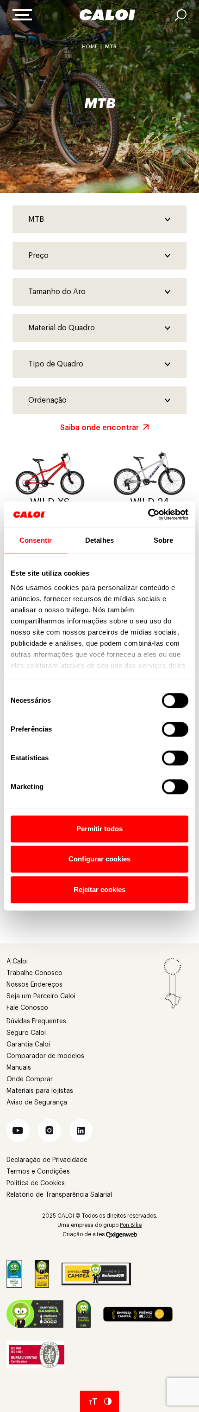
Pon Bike (131, 1225)
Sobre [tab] (164, 540)
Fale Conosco (27, 1008)
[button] (18, 1130)
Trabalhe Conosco (34, 973)
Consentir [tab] (35, 540)
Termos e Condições (38, 1171)
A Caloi (17, 961)
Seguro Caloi (26, 1033)
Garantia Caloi (28, 1044)
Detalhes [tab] (99, 540)
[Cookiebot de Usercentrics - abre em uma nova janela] (147, 514)
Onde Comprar (29, 1079)
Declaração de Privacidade (46, 1160)
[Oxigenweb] (121, 1234)
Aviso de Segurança (36, 1102)
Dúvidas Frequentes (36, 1021)
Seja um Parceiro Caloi (40, 996)
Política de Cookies (35, 1183)
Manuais (18, 1068)
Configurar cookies (99, 859)
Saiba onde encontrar (99, 427)
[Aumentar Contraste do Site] (108, 1401)
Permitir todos (99, 829)
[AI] (181, 15)
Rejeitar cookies (99, 889)
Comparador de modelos (45, 1056)
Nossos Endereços (34, 985)
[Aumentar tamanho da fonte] (93, 1401)
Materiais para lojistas (39, 1091)
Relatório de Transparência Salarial (59, 1195)
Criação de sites (83, 1234)
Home (90, 46)
